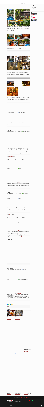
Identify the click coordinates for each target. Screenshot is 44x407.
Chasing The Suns (21, 259)
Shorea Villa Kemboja (19, 293)
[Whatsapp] (8, 304)
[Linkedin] (10, 304)
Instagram (21, 127)
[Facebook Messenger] (9, 304)
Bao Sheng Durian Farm (17, 259)
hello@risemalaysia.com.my (28, 397)
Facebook (19, 127)
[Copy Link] (12, 304)
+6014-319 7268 (22, 397)
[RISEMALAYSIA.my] (12, 1)
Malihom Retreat (19, 182)
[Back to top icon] (41, 405)
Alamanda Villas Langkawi (19, 230)
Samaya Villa (10, 214)
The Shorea (10, 302)
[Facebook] (7, 304)
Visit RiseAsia (35, 1)
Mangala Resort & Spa (19, 147)
